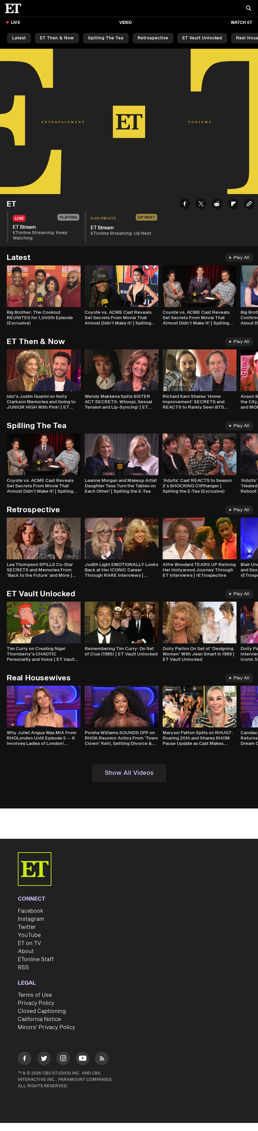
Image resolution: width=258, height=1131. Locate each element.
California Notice (39, 1019)
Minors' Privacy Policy (46, 1027)
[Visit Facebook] (24, 1059)
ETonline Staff (36, 959)
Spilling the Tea (106, 38)
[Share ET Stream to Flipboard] (233, 205)
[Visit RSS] (102, 1059)
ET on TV (29, 943)
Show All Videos (129, 773)
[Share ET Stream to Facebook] (185, 205)
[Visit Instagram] (63, 1059)
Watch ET (241, 23)
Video (125, 23)
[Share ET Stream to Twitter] (201, 205)
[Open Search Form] (248, 8)
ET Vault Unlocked (202, 38)
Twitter (27, 927)
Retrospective (153, 38)
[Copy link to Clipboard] (249, 205)
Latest (19, 38)
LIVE (15, 23)
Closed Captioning (42, 1011)
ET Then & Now (57, 38)
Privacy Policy (36, 1003)
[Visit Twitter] (44, 1059)
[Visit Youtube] (82, 1058)
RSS (23, 968)
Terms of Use (35, 995)
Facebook (30, 911)
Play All (241, 258)
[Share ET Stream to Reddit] (217, 205)
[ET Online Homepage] (15, 8)
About (26, 951)
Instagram (31, 919)
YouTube (29, 935)
